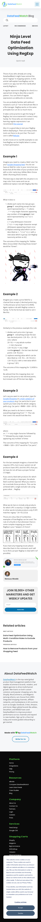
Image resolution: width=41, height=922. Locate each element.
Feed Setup (13, 828)
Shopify (12, 840)
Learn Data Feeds (15, 787)
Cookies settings (20, 902)
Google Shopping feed (16, 164)
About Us (12, 803)
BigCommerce (14, 846)
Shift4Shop (13, 849)
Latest (5, 26)
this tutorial (18, 124)
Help (10, 769)
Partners (12, 809)
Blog (31, 16)
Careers (12, 815)
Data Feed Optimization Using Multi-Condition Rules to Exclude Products (19, 638)
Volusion (12, 852)
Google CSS (13, 830)
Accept (20, 908)
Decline (20, 913)
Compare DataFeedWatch (19, 784)
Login (11, 812)
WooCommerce (15, 855)
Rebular (16, 135)
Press (11, 818)
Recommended (20, 26)
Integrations (13, 766)
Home (11, 763)
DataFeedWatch (9, 679)
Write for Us (20, 739)
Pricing (11, 772)
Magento (12, 843)
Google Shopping (10, 399)
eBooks (35, 26)
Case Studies (14, 790)
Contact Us (13, 806)
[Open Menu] (37, 4)
